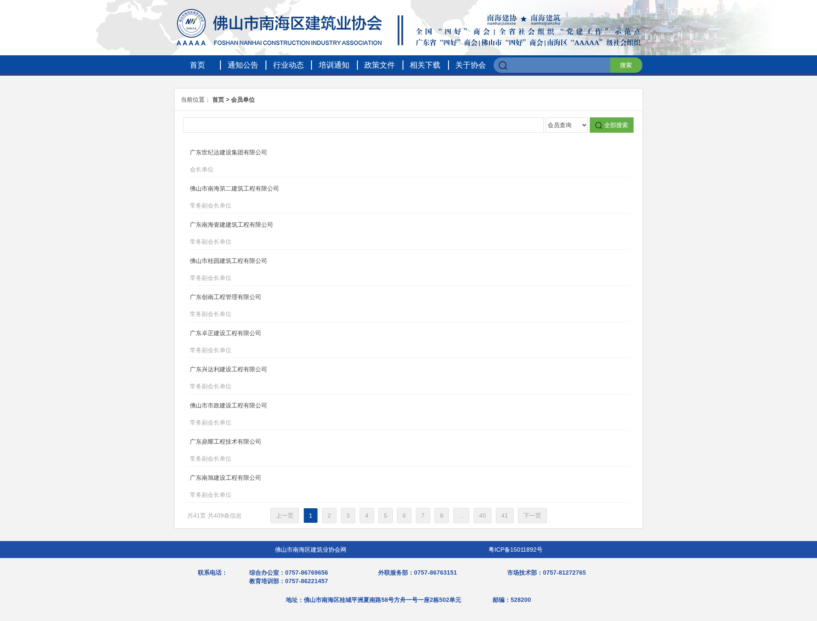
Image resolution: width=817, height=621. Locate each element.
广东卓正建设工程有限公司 (225, 341)
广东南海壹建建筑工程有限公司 (231, 233)
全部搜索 (616, 125)
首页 (197, 65)
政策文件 (379, 65)
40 (482, 515)
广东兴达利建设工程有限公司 (228, 378)
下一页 (532, 515)
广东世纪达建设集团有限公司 (228, 161)
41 (504, 515)
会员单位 (243, 99)
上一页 (285, 515)
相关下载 (425, 65)
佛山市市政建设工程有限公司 (228, 414)
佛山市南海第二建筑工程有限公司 (234, 197)
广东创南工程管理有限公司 (225, 305)
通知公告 (243, 65)
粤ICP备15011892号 (515, 549)
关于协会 (470, 65)
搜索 (626, 65)
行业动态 (288, 65)
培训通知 (334, 65)
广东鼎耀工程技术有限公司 (225, 450)
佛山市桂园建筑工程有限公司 (228, 269)
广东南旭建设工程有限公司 (225, 486)
